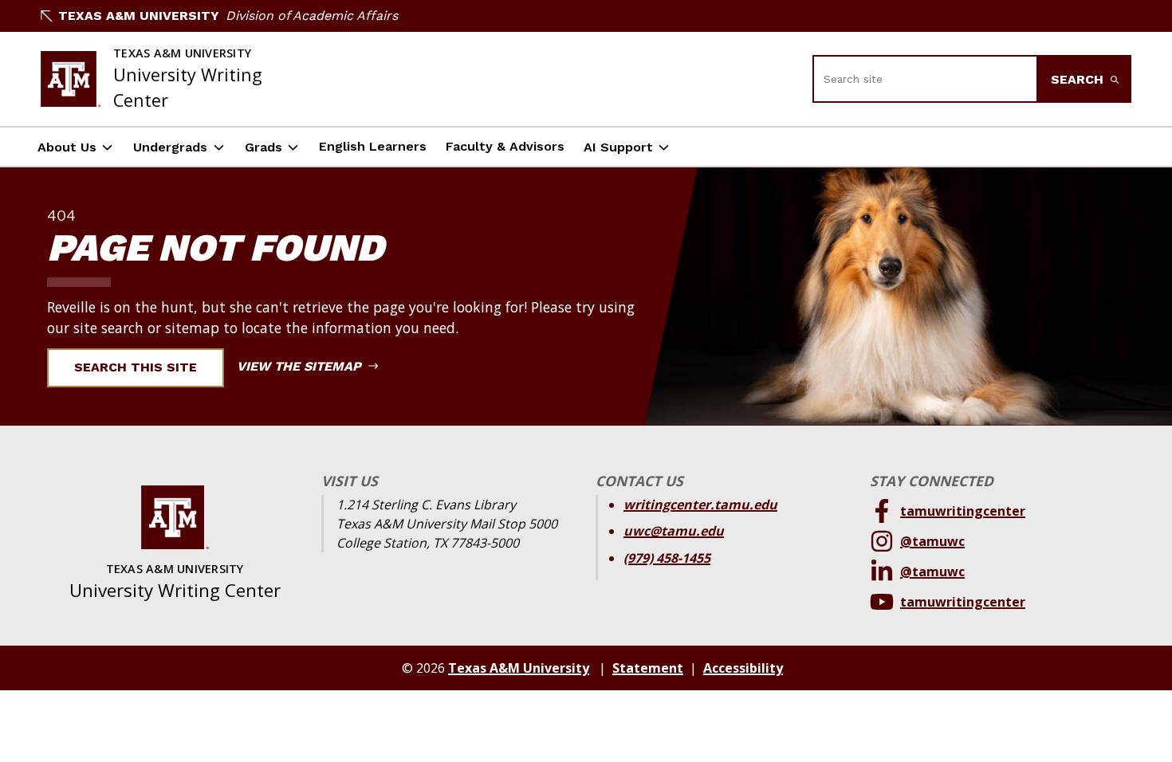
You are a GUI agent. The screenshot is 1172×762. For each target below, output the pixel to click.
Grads (263, 147)
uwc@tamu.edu (673, 531)
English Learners (373, 146)
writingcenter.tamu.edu (700, 504)
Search (1079, 79)
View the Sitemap (301, 366)
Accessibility (743, 668)
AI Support (618, 147)
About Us (66, 147)
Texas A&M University (138, 15)
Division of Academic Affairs (312, 15)
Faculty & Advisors (505, 146)
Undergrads (170, 147)
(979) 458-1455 (666, 558)
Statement (647, 668)
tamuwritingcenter (962, 511)
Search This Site (135, 367)
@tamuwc (932, 541)
